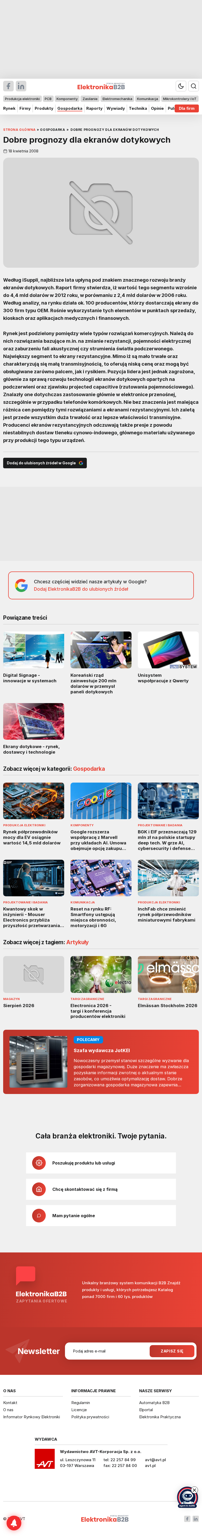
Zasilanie (90, 99)
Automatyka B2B (154, 1402)
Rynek (9, 108)
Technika (138, 108)
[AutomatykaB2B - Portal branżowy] (105, 1519)
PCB (48, 99)
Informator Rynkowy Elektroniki (31, 1416)
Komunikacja (147, 99)
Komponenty (67, 99)
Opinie (157, 108)
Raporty (94, 108)
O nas (8, 1409)
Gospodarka (69, 108)
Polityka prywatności (90, 1416)
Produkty (44, 108)
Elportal (146, 1409)
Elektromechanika (117, 99)
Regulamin (80, 1402)
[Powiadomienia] (14, 1523)
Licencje (79, 1409)
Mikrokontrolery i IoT (179, 99)
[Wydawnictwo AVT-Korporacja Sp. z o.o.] (45, 1461)
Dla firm (187, 108)
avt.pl (150, 1465)
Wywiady (116, 108)
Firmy (25, 108)
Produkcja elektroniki (22, 99)
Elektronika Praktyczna (160, 1416)
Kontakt (10, 1402)
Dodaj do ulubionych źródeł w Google (41, 463)
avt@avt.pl (155, 1459)
